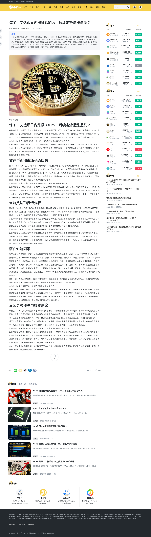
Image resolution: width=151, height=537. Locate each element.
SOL (111, 112)
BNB (112, 143)
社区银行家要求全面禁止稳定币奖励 (118, 198)
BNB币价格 (50, 533)
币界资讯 (17, 28)
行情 (31, 7)
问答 (92, 7)
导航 (104, 7)
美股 (37, 7)
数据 (79, 7)
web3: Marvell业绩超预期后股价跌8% (50, 426)
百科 (98, 7)
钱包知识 (25, 28)
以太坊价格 (31, 533)
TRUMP (113, 118)
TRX (112, 149)
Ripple (112, 58)
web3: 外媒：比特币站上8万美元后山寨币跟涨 (53, 461)
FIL (111, 167)
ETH (112, 105)
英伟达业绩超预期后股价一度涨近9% (49, 408)
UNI (111, 161)
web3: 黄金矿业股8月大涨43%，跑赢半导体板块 (55, 444)
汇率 (73, 7)
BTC (112, 99)
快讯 (43, 7)
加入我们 (12, 524)
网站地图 (31, 524)
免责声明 (21, 524)
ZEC (111, 124)
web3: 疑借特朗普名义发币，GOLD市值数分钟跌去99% (58, 391)
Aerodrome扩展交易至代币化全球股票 (120, 211)
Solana (112, 71)
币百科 (19, 498)
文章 (85, 7)
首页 (25, 7)
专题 (61, 7)
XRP (112, 155)
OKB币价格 (41, 533)
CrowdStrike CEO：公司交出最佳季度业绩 (121, 204)
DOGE (112, 130)
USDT (112, 46)
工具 (55, 7)
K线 (49, 7)
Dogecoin (114, 83)
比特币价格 (21, 533)
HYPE (112, 77)
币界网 (43, 498)
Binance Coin (115, 52)
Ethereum (113, 40)
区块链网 (66, 498)
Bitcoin (113, 33)
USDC (112, 64)
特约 (67, 7)
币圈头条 (90, 498)
